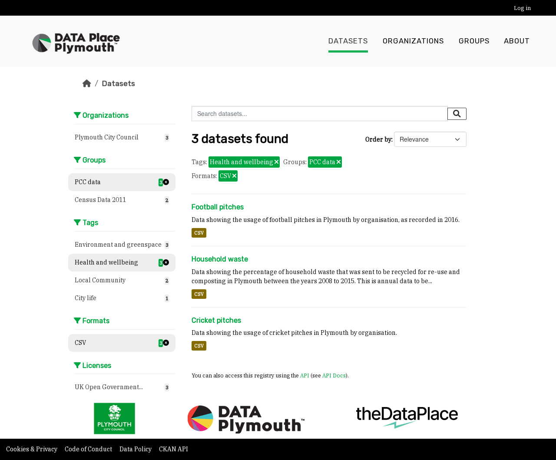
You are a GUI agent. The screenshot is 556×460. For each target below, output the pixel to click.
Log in (522, 8)
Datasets (348, 41)
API (304, 375)
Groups (474, 41)
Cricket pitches (216, 320)
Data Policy (136, 449)
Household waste (220, 259)
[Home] (87, 83)
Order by (378, 139)
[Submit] (457, 114)
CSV (199, 233)
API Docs (334, 375)
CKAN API (173, 449)
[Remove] (276, 162)
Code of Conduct (89, 449)
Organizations (413, 41)
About (517, 41)
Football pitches (218, 207)
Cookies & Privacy (32, 449)
